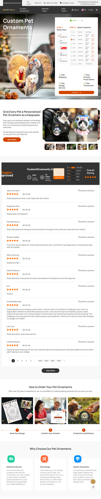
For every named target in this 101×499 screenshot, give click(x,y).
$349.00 (81, 47)
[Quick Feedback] (93, 487)
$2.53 (87, 63)
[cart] (96, 9)
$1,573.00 (81, 71)
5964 (53, 379)
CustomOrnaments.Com (12, 3)
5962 (40, 379)
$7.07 (88, 32)
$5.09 (87, 39)
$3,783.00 (81, 79)
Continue (75, 110)
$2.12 (87, 71)
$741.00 (80, 55)
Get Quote (11, 158)
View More (50, 389)
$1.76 (87, 79)
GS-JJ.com (28, 3)
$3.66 (87, 47)
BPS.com (38, 3)
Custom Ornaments (24, 9)
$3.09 (87, 55)
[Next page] (64, 379)
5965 (59, 379)
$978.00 (81, 63)
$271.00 (81, 39)
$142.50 (81, 33)
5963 (46, 379)
